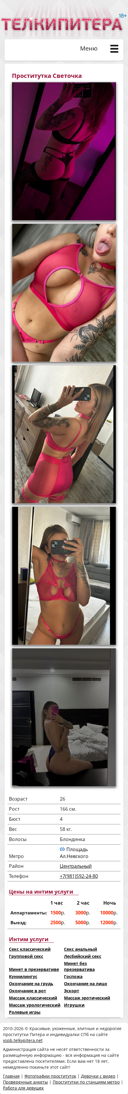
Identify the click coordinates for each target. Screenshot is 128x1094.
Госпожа (73, 976)
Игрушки (74, 1005)
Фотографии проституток (50, 1076)
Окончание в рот (27, 991)
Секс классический (30, 949)
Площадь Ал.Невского (74, 852)
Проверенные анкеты (25, 1082)
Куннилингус (23, 976)
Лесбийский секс (82, 956)
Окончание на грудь (31, 983)
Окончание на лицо (85, 983)
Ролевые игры (24, 1012)
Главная (11, 1076)
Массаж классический (33, 998)
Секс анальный (80, 949)
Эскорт (71, 991)
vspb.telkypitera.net (23, 1040)
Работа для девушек (23, 1088)
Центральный (76, 866)
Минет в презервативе (34, 969)
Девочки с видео (98, 1076)
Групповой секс (26, 956)
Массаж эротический (87, 998)
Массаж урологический (34, 1005)
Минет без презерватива (79, 966)
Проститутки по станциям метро (86, 1082)
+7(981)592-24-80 (79, 876)
